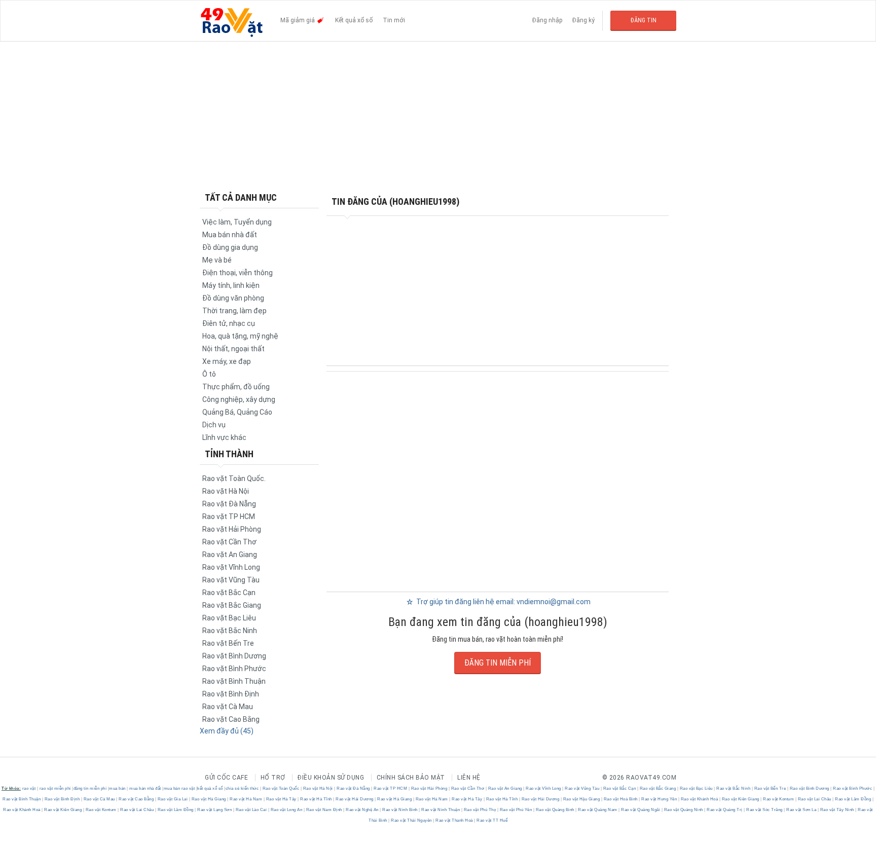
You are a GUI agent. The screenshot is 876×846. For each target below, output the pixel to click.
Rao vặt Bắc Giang (231, 605)
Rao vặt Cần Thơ (229, 542)
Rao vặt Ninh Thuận (440, 809)
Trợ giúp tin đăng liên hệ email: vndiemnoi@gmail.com (503, 602)
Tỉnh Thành (229, 454)
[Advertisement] (438, 117)
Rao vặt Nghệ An (362, 809)
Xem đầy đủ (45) (226, 731)
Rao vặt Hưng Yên (659, 799)
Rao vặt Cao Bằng (231, 719)
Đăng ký (583, 20)
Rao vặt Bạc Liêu (229, 618)
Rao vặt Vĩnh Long (231, 567)
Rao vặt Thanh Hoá (454, 820)
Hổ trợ (273, 777)
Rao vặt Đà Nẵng (229, 504)
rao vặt (29, 788)
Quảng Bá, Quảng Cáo (237, 412)
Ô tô (209, 374)
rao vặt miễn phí (55, 788)
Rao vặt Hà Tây (281, 799)
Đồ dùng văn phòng (233, 298)
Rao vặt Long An (286, 809)
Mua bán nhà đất (229, 235)
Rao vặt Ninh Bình (400, 809)
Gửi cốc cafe (226, 777)
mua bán (117, 788)
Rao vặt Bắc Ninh (229, 631)
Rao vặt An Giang (229, 554)
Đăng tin (643, 20)
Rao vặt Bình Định (230, 694)
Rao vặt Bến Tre (228, 643)
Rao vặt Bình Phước (234, 669)
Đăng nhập (547, 20)
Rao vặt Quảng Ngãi (641, 809)
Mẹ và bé (217, 260)
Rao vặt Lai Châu (814, 799)
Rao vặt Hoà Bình (620, 799)
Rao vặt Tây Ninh (837, 809)
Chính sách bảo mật (411, 777)
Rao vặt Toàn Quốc (281, 788)
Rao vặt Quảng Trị (725, 809)
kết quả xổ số (210, 788)
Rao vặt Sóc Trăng (764, 809)
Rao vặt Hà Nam (246, 799)
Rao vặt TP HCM (228, 516)
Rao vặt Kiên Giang (740, 799)
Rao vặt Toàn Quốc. (234, 478)
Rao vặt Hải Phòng (231, 529)
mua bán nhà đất (145, 788)
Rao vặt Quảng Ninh (683, 809)
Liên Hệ (469, 777)
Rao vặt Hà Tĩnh (316, 799)
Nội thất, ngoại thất (233, 349)
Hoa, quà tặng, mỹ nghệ (240, 336)
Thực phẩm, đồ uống (236, 387)
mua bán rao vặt (179, 788)
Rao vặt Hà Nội (225, 491)
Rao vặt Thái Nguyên (411, 820)
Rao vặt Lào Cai (251, 809)
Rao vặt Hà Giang (208, 799)
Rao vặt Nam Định (324, 809)
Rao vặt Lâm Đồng (853, 799)
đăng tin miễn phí (90, 788)
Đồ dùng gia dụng (230, 247)
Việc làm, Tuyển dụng (237, 222)
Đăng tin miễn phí (497, 663)
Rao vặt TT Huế (492, 820)
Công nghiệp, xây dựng (238, 399)
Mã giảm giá (298, 20)
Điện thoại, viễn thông (237, 273)
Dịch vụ (214, 425)
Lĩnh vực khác (224, 437)
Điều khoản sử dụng (331, 777)
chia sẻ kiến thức (242, 788)
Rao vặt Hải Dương (355, 799)
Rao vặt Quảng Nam (598, 809)
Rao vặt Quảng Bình (554, 809)
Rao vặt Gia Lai (172, 799)
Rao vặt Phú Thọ (479, 809)
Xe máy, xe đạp (226, 361)
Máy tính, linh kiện (231, 285)
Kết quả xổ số (354, 20)
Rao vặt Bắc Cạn (229, 592)
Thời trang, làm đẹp (234, 311)
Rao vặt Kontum (778, 799)
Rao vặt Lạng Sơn (214, 809)
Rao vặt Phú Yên (515, 809)
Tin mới (394, 20)
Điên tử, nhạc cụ (228, 323)
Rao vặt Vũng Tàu (231, 580)
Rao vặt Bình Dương (234, 656)
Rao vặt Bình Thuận (234, 681)
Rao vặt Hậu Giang (581, 799)
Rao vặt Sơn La (801, 809)
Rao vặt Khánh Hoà (699, 799)
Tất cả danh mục (241, 197)
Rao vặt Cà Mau (227, 707)
